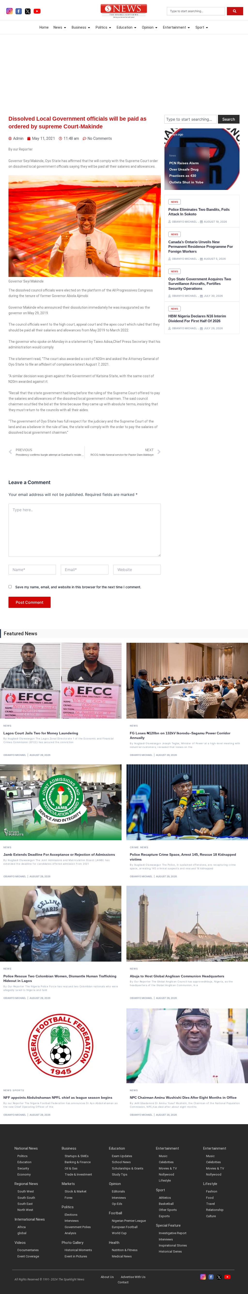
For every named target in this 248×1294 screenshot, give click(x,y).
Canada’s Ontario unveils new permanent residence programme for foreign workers (200, 246)
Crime (134, 847)
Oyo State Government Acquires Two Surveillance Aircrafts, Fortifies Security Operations (199, 283)
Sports (18, 1090)
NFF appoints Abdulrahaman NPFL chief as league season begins (57, 1097)
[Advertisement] (124, 70)
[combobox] (196, 11)
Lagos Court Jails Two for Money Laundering (40, 733)
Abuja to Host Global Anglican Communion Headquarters (177, 976)
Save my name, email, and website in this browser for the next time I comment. (78, 587)
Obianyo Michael (14, 755)
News (172, 155)
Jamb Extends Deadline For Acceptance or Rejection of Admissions (59, 854)
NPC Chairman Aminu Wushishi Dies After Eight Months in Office (183, 1097)
